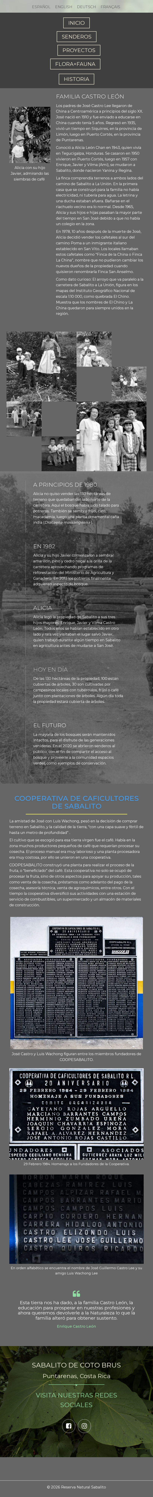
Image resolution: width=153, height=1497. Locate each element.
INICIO (76, 23)
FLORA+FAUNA (75, 64)
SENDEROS (76, 36)
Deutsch (86, 7)
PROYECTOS (79, 50)
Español (41, 7)
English (63, 7)
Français (110, 7)
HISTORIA (76, 79)
